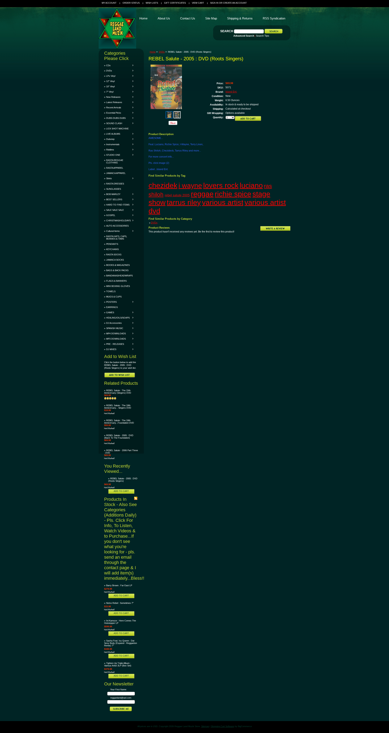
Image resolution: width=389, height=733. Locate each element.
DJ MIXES (110, 349)
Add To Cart (121, 491)
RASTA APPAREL (114, 168)
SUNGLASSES (113, 189)
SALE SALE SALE (114, 210)
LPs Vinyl (109, 76)
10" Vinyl (109, 86)
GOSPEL (109, 215)
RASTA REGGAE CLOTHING (114, 161)
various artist (222, 202)
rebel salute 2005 (177, 195)
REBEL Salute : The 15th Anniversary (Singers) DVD (117, 391)
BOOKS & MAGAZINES (118, 265)
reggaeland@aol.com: (121, 698)
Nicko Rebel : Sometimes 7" (120, 603)
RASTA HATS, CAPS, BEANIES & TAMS (116, 237)
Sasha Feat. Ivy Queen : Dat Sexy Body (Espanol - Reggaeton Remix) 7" (120, 643)
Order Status (131, 3)
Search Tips (262, 36)
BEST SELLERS (113, 199)
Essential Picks (112, 113)
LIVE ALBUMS (112, 134)
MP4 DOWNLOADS (115, 333)
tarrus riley (184, 202)
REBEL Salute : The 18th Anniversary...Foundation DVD (119, 421)
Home (153, 52)
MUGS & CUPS (114, 296)
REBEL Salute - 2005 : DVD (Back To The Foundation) (118, 436)
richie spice (233, 194)
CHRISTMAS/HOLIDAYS (117, 220)
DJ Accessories (113, 323)
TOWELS (110, 291)
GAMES (109, 312)
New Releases (112, 97)
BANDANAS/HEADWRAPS (119, 275)
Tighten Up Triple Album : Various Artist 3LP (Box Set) (117, 664)
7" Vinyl (108, 92)
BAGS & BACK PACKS (117, 270)
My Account (109, 3)
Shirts (108, 178)
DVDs (108, 70)
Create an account (235, 3)
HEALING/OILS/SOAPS (117, 317)
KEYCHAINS (112, 249)
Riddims (109, 149)
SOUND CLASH (113, 123)
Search (226, 31)
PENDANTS (112, 244)
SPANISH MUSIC (113, 328)
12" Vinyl (109, 81)
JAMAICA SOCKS (115, 260)
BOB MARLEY (112, 194)
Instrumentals (112, 144)
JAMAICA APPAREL (116, 173)
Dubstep (109, 139)
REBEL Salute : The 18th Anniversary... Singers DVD (117, 406)
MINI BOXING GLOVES (118, 286)
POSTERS (110, 302)
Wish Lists (152, 3)
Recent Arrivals (112, 107)
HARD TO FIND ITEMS (116, 204)
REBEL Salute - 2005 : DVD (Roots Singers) (122, 479)
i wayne (190, 185)
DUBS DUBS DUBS (115, 118)
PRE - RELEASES (114, 344)
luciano (251, 185)
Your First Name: (118, 689)
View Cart (198, 3)
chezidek (163, 185)
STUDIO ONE (112, 155)
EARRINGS (112, 307)
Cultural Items (112, 231)
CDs (107, 65)
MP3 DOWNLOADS (115, 339)
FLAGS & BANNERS (116, 281)
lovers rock (220, 185)
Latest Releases (113, 102)
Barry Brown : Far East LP (119, 585)
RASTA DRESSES (115, 183)
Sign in (214, 3)
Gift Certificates (175, 3)
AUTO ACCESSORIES (117, 226)
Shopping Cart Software (222, 726)
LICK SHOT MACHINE (117, 128)
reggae (202, 194)
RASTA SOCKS (113, 254)
